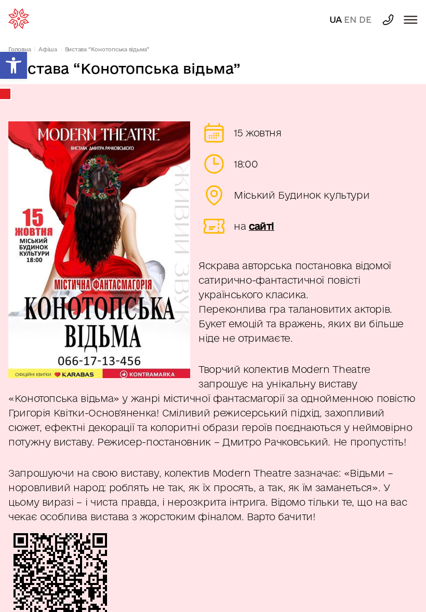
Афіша (47, 49)
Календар (5, 94)
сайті (261, 226)
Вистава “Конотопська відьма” (107, 49)
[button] (13, 65)
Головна (19, 49)
